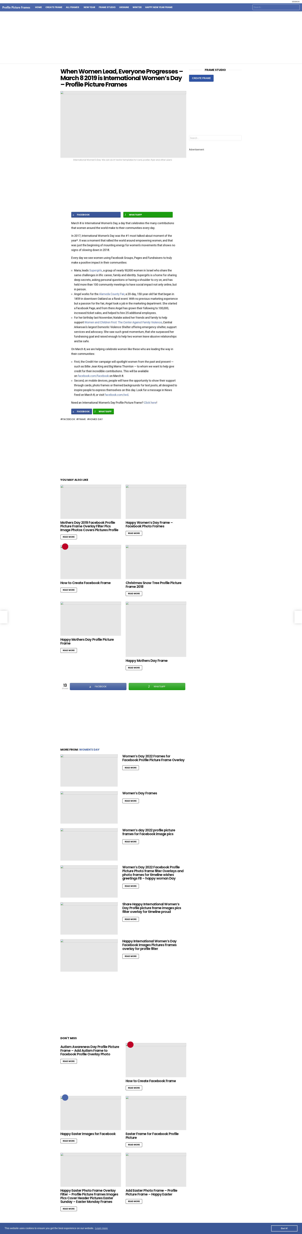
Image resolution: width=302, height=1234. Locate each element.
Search (296, 8)
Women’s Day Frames (139, 793)
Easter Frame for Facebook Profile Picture (152, 1136)
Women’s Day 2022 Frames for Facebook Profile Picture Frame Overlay (153, 758)
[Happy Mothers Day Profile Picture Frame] (90, 619)
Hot (65, 1097)
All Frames (72, 7)
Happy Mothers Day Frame (147, 660)
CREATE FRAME (201, 78)
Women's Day (89, 750)
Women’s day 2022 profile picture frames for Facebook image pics (148, 832)
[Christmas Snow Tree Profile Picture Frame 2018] (156, 562)
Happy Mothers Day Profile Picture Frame (87, 641)
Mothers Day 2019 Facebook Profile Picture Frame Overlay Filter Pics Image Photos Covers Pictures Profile (89, 526)
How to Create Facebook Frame (85, 583)
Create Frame (53, 7)
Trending (65, 546)
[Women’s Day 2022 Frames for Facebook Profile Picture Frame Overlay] (89, 770)
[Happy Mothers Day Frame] (156, 629)
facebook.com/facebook (93, 375)
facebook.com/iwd (116, 394)
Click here (150, 402)
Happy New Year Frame (159, 7)
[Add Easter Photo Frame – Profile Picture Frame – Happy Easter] (156, 1170)
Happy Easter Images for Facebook (88, 1134)
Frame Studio (107, 7)
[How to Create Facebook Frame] (90, 562)
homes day (96, 419)
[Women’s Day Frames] (89, 807)
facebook (69, 419)
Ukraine (124, 7)
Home (38, 7)
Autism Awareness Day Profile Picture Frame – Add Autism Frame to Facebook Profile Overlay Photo (89, 1050)
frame (82, 419)
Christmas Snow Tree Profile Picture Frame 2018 (154, 585)
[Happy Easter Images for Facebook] (90, 1113)
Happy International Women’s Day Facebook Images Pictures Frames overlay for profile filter (149, 945)
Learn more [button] (101, 1228)
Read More (69, 537)
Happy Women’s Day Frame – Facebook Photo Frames (149, 524)
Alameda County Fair (111, 294)
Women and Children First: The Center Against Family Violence (123, 322)
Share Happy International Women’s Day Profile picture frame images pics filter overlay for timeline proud (151, 908)
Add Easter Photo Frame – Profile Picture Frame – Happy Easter (151, 1192)
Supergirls (95, 270)
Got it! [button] (284, 1228)
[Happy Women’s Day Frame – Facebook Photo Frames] (156, 502)
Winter (137, 7)
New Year (89, 7)
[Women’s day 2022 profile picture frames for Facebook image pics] (89, 844)
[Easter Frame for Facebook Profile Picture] (156, 1113)
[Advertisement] (151, 37)
